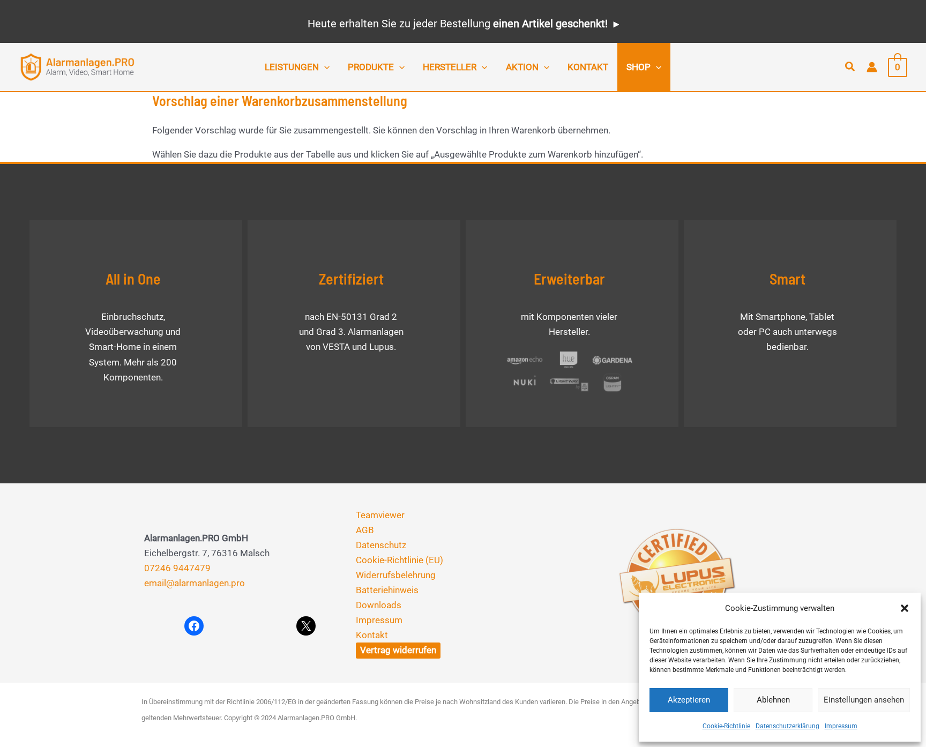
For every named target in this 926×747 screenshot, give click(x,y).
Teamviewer (380, 515)
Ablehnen (773, 700)
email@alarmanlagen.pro (194, 583)
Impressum (841, 726)
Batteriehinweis (387, 590)
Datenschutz (381, 545)
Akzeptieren (689, 700)
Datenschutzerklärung (787, 726)
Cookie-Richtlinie (726, 726)
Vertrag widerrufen (398, 650)
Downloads (378, 605)
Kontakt (372, 635)
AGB (365, 530)
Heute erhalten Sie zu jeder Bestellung (458, 23)
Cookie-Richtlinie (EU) (399, 560)
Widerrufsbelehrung (396, 575)
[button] (904, 608)
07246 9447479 (177, 568)
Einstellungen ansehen (864, 700)
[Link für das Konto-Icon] (872, 67)
